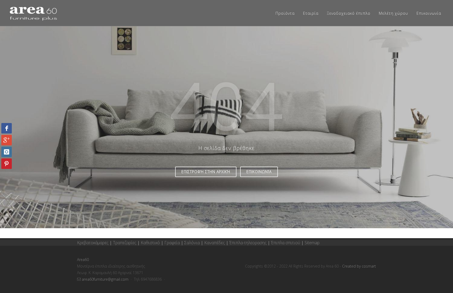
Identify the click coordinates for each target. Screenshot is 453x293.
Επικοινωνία (259, 171)
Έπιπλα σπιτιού (285, 243)
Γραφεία (172, 243)
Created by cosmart (359, 266)
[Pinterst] (6, 163)
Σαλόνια (192, 243)
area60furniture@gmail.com (106, 279)
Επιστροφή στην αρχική (205, 171)
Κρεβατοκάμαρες (93, 243)
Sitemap (312, 243)
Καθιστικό (151, 243)
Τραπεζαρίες (125, 243)
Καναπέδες (215, 243)
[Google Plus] (6, 140)
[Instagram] (6, 152)
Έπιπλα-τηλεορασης (248, 243)
